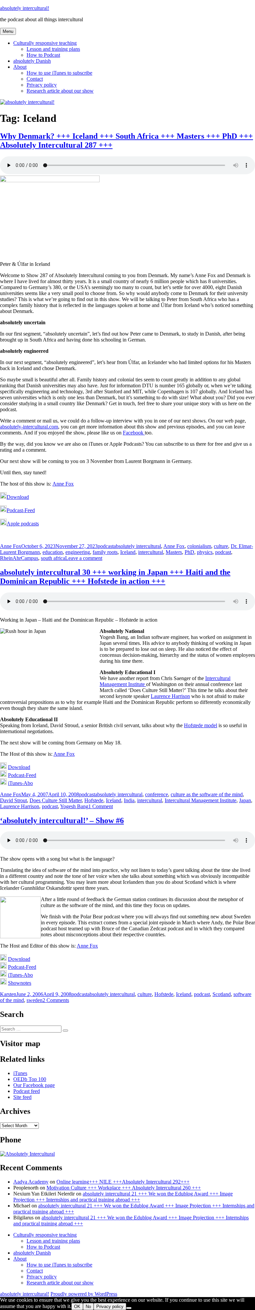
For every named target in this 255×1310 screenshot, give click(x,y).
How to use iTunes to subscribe (59, 73)
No (88, 1306)
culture (221, 546)
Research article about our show (60, 91)
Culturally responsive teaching (45, 43)
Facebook (134, 432)
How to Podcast (43, 55)
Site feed (22, 1097)
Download (18, 497)
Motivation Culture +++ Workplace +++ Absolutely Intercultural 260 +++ (123, 1188)
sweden (34, 1000)
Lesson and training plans (53, 49)
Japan (245, 800)
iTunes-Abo (20, 783)
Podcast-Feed (21, 510)
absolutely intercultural (137, 546)
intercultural (150, 552)
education (52, 552)
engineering (77, 552)
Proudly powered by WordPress (83, 1294)
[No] (128, 1308)
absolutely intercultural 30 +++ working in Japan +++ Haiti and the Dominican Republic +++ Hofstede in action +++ (115, 576)
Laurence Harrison (170, 696)
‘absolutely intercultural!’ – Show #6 (62, 820)
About (20, 67)
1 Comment (100, 806)
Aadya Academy (30, 1182)
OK (77, 1306)
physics (204, 552)
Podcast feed (26, 1091)
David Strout (13, 800)
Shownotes (19, 983)
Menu (8, 31)
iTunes (20, 1073)
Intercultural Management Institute (200, 800)
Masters (174, 552)
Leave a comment (83, 558)
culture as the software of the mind (207, 794)
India (129, 800)
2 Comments (55, 1000)
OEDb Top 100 (29, 1079)
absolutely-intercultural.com (29, 426)
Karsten (8, 994)
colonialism (199, 546)
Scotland (221, 994)
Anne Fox (63, 484)
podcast (106, 546)
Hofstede (93, 800)
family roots (105, 552)
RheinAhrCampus (19, 558)
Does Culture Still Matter (56, 800)
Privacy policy (42, 85)
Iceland (127, 552)
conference (156, 794)
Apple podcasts (23, 523)
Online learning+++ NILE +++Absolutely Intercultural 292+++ (123, 1182)
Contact (35, 79)
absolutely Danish (32, 61)
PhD (189, 552)
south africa (53, 558)
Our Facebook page (34, 1085)
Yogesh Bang (74, 806)
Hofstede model (200, 725)
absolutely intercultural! (24, 8)
